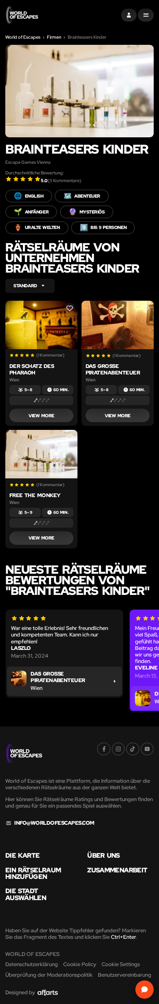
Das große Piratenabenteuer (113, 369)
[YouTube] (147, 748)
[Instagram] (118, 748)
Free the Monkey (35, 495)
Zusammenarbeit (117, 870)
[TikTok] (132, 748)
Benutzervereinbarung (124, 974)
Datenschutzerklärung (31, 964)
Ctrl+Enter (123, 937)
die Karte (22, 855)
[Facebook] (103, 748)
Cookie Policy (79, 964)
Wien (14, 380)
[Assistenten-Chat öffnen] (144, 989)
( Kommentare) (64, 180)
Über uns (103, 855)
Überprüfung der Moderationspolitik (49, 974)
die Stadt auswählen (25, 894)
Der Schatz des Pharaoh (31, 369)
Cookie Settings (121, 964)
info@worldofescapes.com (54, 823)
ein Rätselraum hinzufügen (33, 873)
